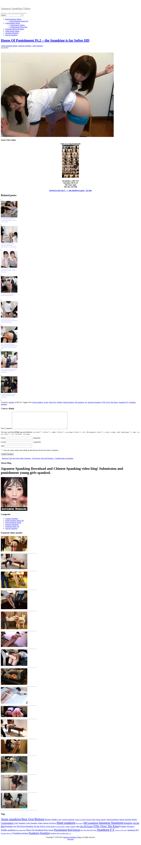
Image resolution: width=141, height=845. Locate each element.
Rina (85, 830)
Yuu (70, 833)
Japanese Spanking (24, 46)
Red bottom (74, 829)
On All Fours (86, 826)
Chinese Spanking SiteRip (128, 819)
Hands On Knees (49, 823)
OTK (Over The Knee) (110, 402)
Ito (86, 402)
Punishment (60, 829)
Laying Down (49, 826)
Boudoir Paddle (51, 819)
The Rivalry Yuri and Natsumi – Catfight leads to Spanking (52, 458)
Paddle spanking (8, 830)
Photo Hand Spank (21, 830)
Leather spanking (70, 826)
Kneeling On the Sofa (34, 826)
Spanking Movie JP (7, 833)
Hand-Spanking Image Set (19, 21)
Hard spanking (79, 823)
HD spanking (79, 402)
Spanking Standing (39, 832)
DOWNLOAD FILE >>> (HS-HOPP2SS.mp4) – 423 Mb (70, 191)
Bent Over (52, 402)
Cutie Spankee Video (34, 823)
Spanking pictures (20, 833)
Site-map (70, 839)
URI (2, 446)
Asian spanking (37, 402)
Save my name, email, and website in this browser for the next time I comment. (31, 450)
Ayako (46, 402)
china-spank (101, 820)
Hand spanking (68, 402)
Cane (59, 820)
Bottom (59, 402)
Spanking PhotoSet (12, 33)
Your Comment (6, 428)
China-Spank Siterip (12, 31)
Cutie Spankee (19, 823)
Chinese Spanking (11, 519)
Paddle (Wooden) (127, 826)
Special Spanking (11, 35)
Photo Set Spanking (34, 830)
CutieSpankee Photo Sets (18, 27)
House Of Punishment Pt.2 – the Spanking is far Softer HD (45, 40)
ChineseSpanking (112, 819)
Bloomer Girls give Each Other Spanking (16, 458)
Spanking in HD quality (121, 830)
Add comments (37, 46)
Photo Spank (49, 830)
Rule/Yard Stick (92, 830)
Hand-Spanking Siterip (13, 19)
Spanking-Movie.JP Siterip (14, 29)
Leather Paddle (60, 826)
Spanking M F (133, 830)
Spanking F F (123, 402)
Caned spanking (68, 820)
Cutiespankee (7, 823)
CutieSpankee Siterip (12, 23)
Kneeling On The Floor (15, 826)
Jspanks (11, 402)
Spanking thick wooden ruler (59, 833)
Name (3, 438)
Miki (78, 826)
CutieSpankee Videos (17, 25)
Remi (82, 830)
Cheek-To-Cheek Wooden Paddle (85, 819)
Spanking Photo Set (12, 526)
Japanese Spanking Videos (16, 8)
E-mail (3, 442)
